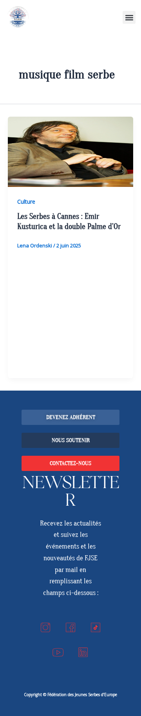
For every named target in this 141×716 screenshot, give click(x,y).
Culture (26, 201)
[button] (129, 17)
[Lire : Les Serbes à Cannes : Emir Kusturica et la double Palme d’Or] (70, 152)
